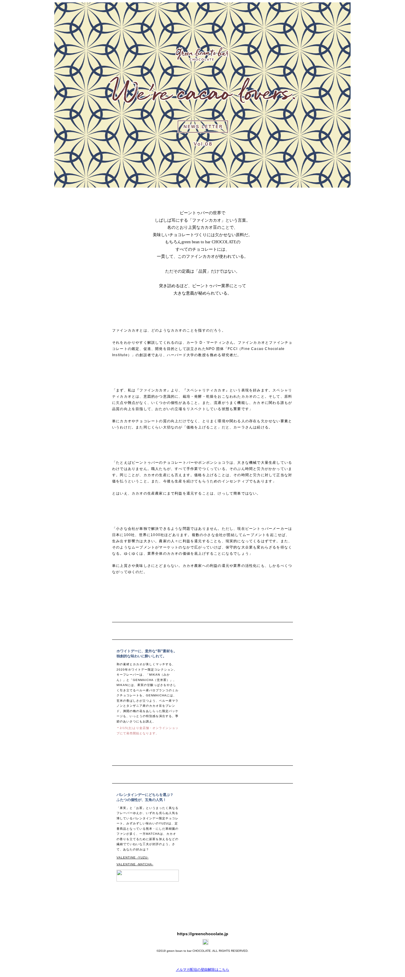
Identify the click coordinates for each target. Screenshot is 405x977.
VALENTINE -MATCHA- (135, 864)
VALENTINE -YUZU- (133, 857)
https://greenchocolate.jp (202, 933)
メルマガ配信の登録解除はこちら (202, 970)
